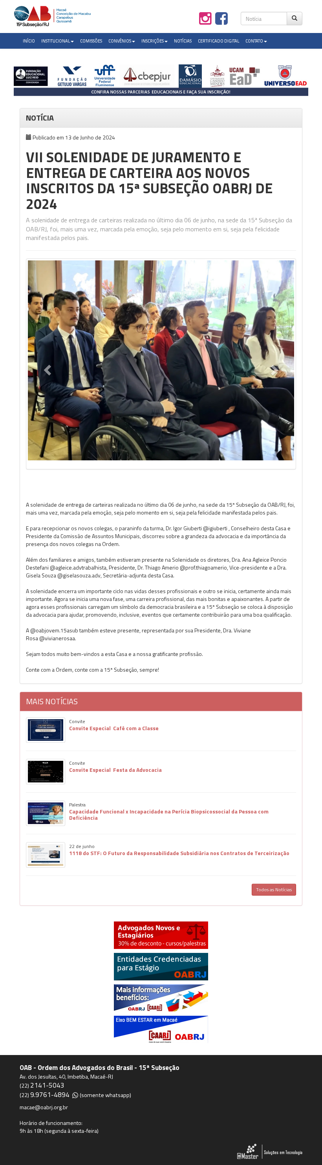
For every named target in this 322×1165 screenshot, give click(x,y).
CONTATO (254, 41)
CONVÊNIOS (119, 41)
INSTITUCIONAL (55, 41)
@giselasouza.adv (79, 575)
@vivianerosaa (57, 638)
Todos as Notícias (274, 889)
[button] (46, 367)
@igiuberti (215, 528)
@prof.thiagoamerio (203, 567)
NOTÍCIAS (183, 41)
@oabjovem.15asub (54, 630)
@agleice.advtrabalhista (78, 567)
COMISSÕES (91, 41)
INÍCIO (29, 41)
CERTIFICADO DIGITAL (218, 41)
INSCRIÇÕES (152, 41)
